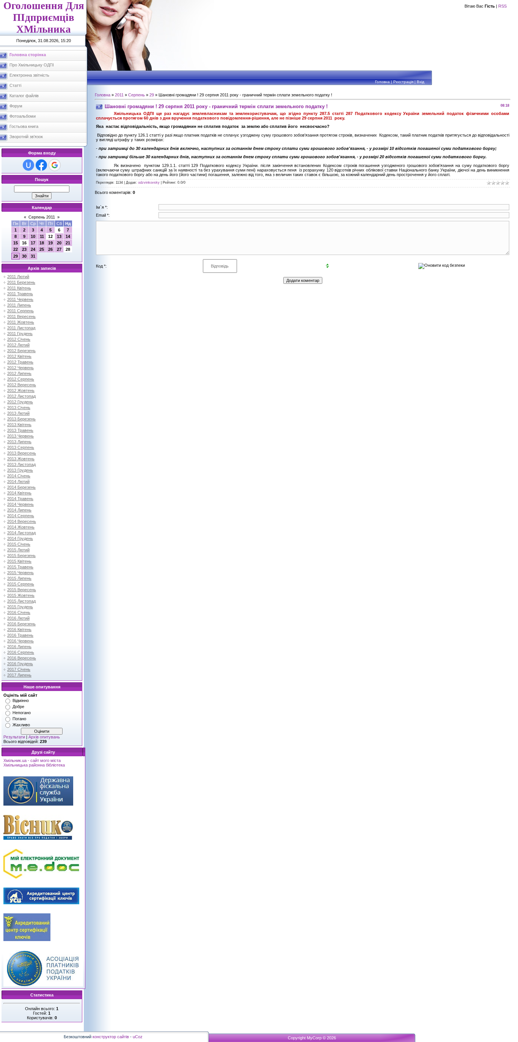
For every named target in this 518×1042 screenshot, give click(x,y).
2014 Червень (20, 504)
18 (41, 243)
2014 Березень (21, 487)
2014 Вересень (21, 521)
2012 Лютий (18, 345)
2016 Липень (19, 646)
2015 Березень (21, 555)
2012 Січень (18, 339)
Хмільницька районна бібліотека (34, 765)
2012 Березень (21, 350)
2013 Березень (21, 419)
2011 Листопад (21, 328)
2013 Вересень (21, 453)
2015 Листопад (21, 601)
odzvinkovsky (149, 182)
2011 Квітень (19, 288)
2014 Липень (19, 510)
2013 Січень (18, 407)
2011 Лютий (18, 276)
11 (42, 236)
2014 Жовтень (21, 527)
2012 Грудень (20, 402)
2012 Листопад (21, 396)
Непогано (22, 712)
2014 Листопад (21, 532)
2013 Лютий (18, 413)
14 (68, 236)
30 (24, 256)
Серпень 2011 (41, 217)
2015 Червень (20, 572)
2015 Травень (20, 567)
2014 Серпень (20, 515)
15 (15, 243)
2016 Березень (21, 624)
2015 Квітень (19, 561)
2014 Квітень (19, 493)
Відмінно (21, 700)
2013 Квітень (19, 424)
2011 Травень (20, 293)
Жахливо (21, 724)
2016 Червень (20, 641)
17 (33, 243)
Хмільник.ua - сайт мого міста (32, 760)
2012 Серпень (20, 379)
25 (41, 249)
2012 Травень (20, 362)
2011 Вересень (21, 316)
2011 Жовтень (20, 322)
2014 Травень (20, 498)
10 (33, 236)
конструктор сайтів (111, 1036)
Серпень (136, 95)
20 (59, 243)
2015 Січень (18, 544)
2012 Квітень (19, 356)
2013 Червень (20, 436)
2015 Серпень (20, 584)
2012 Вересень (21, 384)
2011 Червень (20, 299)
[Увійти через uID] (28, 165)
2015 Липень (19, 578)
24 (33, 249)
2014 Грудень (20, 538)
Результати (14, 737)
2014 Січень (18, 476)
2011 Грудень (20, 333)
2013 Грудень (20, 470)
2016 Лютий (18, 618)
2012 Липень (19, 373)
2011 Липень (19, 305)
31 (33, 256)
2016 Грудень (20, 663)
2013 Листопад (21, 464)
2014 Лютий (18, 481)
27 (59, 249)
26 (50, 249)
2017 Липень (19, 675)
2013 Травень (20, 430)
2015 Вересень (21, 589)
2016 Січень (18, 612)
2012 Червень (20, 367)
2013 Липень (19, 441)
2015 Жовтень (21, 595)
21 (68, 243)
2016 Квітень (19, 629)
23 (24, 249)
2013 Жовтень (21, 458)
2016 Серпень (20, 652)
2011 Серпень (20, 311)
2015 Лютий (18, 550)
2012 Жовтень (21, 390)
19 (50, 243)
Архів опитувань (44, 737)
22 (15, 249)
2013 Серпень (20, 447)
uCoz (138, 1036)
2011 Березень (21, 282)
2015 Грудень (20, 606)
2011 (119, 95)
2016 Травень (20, 635)
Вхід (420, 82)
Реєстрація (403, 82)
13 (59, 236)
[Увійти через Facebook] (41, 165)
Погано (19, 718)
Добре (18, 706)
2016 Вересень (21, 658)
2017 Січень (18, 669)
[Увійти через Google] (55, 165)
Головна (382, 82)
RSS (502, 6)
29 (15, 256)
